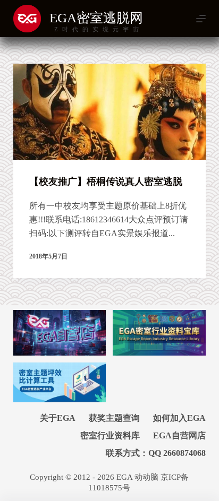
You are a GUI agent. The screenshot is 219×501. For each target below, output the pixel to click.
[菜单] (201, 18)
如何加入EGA (179, 417)
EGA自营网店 (179, 435)
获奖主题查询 (114, 417)
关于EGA (57, 417)
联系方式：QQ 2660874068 (156, 452)
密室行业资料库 (110, 435)
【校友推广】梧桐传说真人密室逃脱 (105, 181)
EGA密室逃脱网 (96, 18)
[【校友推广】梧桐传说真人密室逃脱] (109, 112)
